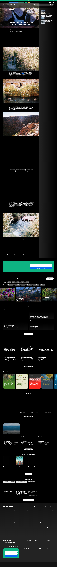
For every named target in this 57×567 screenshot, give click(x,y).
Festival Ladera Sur (21, 2)
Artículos (36, 543)
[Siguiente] (53, 294)
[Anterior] (4, 294)
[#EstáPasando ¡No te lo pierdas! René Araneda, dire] (22, 528)
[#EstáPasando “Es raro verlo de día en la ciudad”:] (47, 528)
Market (26, 2)
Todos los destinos (50, 278)
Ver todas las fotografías (28, 333)
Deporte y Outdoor (33, 7)
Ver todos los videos (28, 449)
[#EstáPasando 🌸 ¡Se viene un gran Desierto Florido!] (22, 515)
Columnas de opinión (38, 548)
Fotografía (37, 551)
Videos (47, 548)
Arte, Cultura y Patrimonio (43, 7)
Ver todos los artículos (28, 366)
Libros (47, 543)
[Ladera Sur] (10, 5)
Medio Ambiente (25, 7)
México (29, 2)
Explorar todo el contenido (48, 551)
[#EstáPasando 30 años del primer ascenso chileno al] (47, 515)
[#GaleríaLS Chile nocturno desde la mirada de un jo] (35, 515)
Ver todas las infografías (28, 416)
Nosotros (4, 2)
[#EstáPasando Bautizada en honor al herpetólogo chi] (9, 528)
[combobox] (43, 5)
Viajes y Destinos (16, 7)
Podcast (7, 2)
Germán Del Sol (22, 73)
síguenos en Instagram (29, 254)
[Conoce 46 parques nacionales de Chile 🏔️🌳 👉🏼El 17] (35, 528)
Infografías (48, 540)
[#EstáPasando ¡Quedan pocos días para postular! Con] (9, 515)
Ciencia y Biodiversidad (7, 7)
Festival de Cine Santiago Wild (13, 2)
